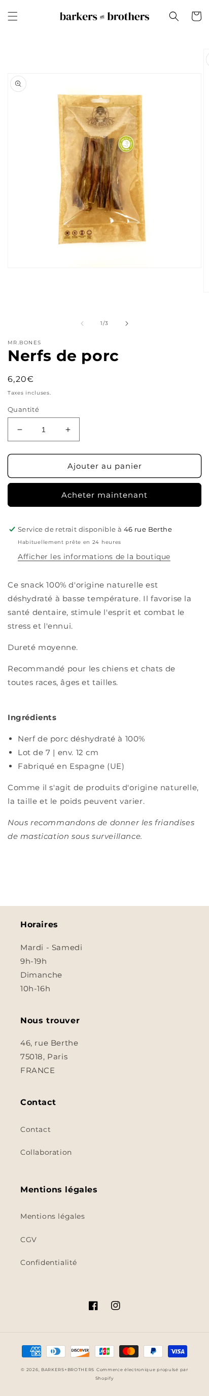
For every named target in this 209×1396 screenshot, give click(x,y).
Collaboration (46, 1152)
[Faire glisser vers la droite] (127, 323)
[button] (13, 16)
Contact (35, 1129)
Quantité (23, 409)
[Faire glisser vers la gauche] (82, 323)
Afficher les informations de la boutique (94, 556)
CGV (28, 1239)
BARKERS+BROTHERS (67, 1369)
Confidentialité (48, 1262)
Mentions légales (52, 1216)
